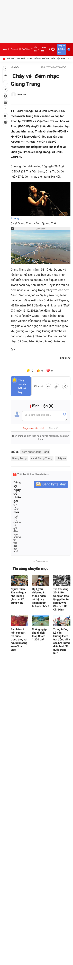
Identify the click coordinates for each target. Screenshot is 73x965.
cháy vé (61, 458)
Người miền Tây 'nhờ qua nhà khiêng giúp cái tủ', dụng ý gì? (18, 595)
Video (29, 58)
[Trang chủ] (4, 59)
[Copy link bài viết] (56, 386)
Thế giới (45, 58)
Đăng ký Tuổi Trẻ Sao (61, 49)
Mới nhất (11, 58)
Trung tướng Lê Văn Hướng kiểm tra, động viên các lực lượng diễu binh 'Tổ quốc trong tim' (61, 641)
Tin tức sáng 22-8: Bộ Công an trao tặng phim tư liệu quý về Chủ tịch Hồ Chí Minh (61, 599)
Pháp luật (55, 58)
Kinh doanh (66, 58)
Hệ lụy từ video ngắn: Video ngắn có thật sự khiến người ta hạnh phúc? (40, 597)
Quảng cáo (43, 49)
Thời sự (37, 58)
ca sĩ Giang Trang (41, 458)
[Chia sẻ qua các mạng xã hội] (65, 386)
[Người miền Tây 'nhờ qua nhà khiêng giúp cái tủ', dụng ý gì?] (19, 580)
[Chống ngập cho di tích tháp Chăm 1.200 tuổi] (40, 620)
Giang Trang (19, 458)
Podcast (14, 49)
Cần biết (35, 49)
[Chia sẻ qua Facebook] (48, 386)
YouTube (26, 49)
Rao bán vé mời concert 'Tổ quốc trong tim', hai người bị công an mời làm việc (19, 639)
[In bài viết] (5, 122)
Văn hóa (15, 67)
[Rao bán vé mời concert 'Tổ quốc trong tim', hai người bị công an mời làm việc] (19, 620)
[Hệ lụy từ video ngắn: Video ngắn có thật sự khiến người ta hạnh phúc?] (40, 580)
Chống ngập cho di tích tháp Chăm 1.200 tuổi (39, 634)
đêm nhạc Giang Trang (35, 451)
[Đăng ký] (51, 484)
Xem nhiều (21, 58)
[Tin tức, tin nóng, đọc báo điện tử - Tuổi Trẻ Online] (5, 49)
